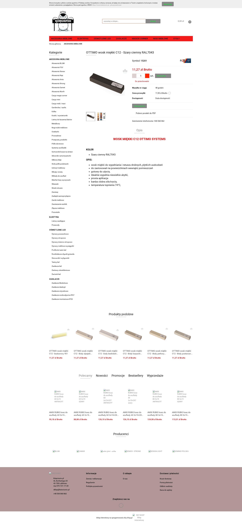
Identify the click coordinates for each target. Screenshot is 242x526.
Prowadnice (56, 136)
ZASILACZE (54, 279)
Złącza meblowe (58, 208)
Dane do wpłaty (166, 490)
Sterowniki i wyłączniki (60, 258)
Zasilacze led (57, 266)
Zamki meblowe (58, 200)
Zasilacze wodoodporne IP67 (63, 295)
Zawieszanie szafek (59, 204)
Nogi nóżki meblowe (60, 128)
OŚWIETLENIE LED (57, 230)
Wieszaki (55, 184)
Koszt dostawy (165, 479)
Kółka (54, 111)
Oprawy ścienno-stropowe (62, 242)
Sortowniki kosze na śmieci (62, 152)
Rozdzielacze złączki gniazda (63, 254)
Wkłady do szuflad (59, 176)
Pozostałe (56, 212)
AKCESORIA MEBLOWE (59, 59)
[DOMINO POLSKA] (181, 451)
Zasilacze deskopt (59, 287)
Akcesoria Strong (58, 83)
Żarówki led (56, 274)
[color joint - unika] (109, 451)
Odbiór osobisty (166, 486)
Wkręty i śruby (57, 172)
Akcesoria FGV (58, 67)
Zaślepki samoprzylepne (61, 196)
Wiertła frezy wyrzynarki (61, 180)
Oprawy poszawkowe (60, 234)
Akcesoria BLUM (58, 63)
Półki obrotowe (58, 144)
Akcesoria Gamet (58, 87)
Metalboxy (56, 124)
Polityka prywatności (94, 486)
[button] (91, 473)
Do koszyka (161, 76)
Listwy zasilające (58, 221)
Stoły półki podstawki (60, 164)
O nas (125, 479)
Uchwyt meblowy (58, 168)
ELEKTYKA (54, 217)
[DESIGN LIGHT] (157, 451)
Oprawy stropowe (59, 238)
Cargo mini (56, 100)
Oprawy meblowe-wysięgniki (63, 246)
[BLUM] (61, 451)
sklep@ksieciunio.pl (61, 490)
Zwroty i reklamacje (94, 479)
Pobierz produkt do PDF (146, 113)
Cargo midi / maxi (59, 104)
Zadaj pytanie (139, 106)
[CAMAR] (85, 451)
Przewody (55, 225)
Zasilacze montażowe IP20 (62, 299)
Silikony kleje (56, 160)
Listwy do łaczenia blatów (62, 120)
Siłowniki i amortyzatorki (61, 156)
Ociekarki (55, 132)
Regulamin (90, 482)
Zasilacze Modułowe (60, 283)
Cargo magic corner (59, 96)
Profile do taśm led (59, 250)
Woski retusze (57, 188)
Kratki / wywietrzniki (60, 116)
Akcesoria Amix (58, 79)
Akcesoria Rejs (57, 75)
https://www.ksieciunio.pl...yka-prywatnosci (106, 5)
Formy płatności (166, 482)
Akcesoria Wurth (58, 91)
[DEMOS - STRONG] (133, 451)
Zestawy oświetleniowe (61, 270)
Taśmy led (56, 262)
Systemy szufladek (59, 148)
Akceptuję (168, 4)
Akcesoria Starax (58, 71)
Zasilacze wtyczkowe (60, 291)
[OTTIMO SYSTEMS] (185, 61)
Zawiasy (55, 192)
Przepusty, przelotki (59, 140)
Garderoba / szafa (59, 107)
